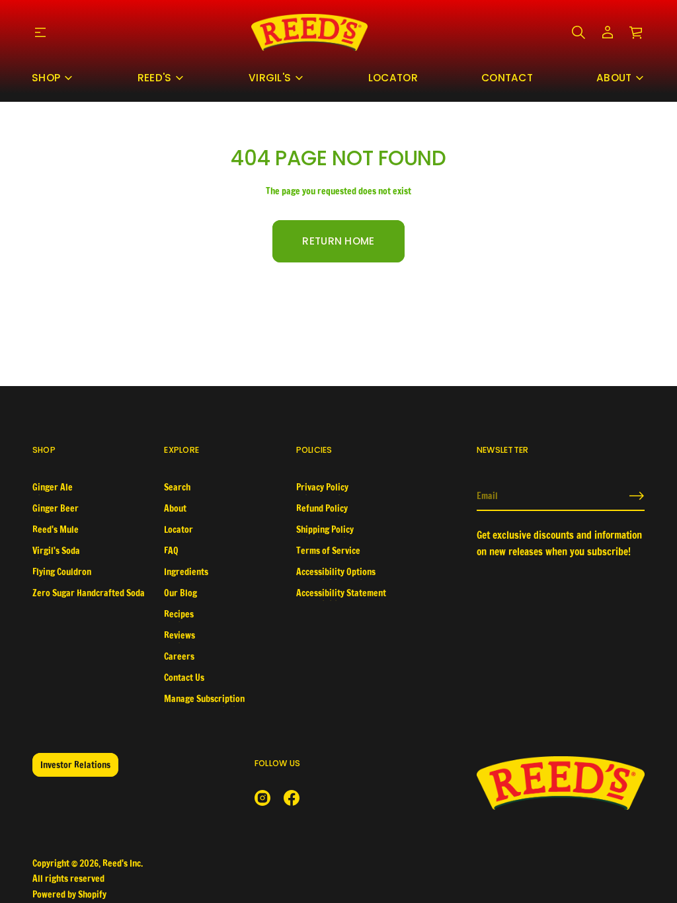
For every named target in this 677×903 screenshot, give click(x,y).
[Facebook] (291, 797)
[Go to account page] (607, 32)
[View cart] (636, 32)
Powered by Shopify (69, 894)
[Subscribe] (637, 496)
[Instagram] (262, 797)
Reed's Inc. (122, 863)
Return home (338, 241)
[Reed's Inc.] (309, 32)
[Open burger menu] (40, 32)
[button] (578, 32)
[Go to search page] (578, 32)
